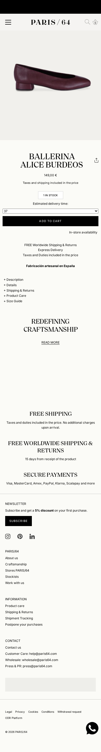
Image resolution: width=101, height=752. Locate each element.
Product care (14, 606)
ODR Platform (13, 717)
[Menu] (8, 22)
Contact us (13, 647)
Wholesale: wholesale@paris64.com (31, 660)
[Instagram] (7, 536)
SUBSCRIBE (18, 521)
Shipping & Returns (20, 290)
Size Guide (14, 301)
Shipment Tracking (19, 618)
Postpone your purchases (23, 624)
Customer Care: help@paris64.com (31, 654)
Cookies (33, 711)
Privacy (20, 711)
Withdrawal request (69, 711)
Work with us (14, 583)
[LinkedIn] (32, 536)
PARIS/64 (21, 731)
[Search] (87, 22)
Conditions (47, 711)
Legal (8, 711)
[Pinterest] (20, 536)
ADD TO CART (50, 221)
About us (11, 558)
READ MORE (50, 342)
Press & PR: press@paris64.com (28, 666)
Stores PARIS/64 (17, 570)
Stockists (12, 577)
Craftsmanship (16, 564)
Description (14, 280)
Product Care (16, 296)
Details (11, 285)
